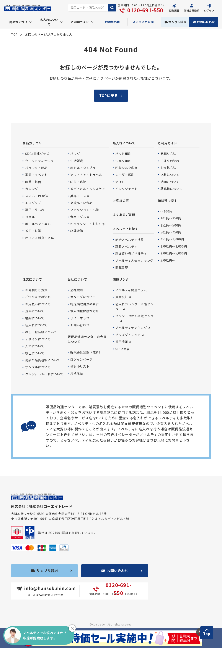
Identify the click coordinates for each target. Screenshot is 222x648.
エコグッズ (33, 203)
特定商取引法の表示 (84, 304)
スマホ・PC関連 (36, 196)
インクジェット (126, 189)
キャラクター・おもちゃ (87, 224)
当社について (77, 279)
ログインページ (81, 359)
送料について (170, 174)
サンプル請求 (177, 22)
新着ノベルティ (126, 246)
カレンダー (33, 189)
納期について (170, 182)
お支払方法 (168, 168)
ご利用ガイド (167, 143)
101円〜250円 (170, 218)
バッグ (75, 153)
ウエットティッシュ (39, 161)
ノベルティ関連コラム (131, 290)
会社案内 (76, 290)
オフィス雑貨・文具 (39, 238)
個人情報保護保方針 (84, 311)
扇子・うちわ (34, 209)
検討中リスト (79, 366)
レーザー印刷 (124, 174)
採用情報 (121, 341)
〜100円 (166, 211)
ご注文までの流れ (38, 297)
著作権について (171, 189)
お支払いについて (38, 304)
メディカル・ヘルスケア (87, 189)
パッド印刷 (123, 153)
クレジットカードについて (44, 374)
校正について (34, 353)
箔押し (120, 182)
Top (206, 633)
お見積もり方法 (36, 290)
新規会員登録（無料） (86, 352)
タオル (30, 217)
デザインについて (38, 339)
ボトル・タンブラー (84, 168)
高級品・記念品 (81, 203)
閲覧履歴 (121, 267)
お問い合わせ (206, 22)
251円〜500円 (170, 225)
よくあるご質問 (143, 22)
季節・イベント (36, 174)
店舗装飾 (76, 230)
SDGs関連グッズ (37, 153)
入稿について (34, 346)
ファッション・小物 (84, 209)
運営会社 (121, 297)
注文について (32, 279)
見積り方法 (168, 153)
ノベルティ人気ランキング (134, 260)
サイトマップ (79, 318)
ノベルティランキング (131, 327)
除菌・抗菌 (33, 182)
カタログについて (83, 297)
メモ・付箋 (33, 230)
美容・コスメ (79, 196)
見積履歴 (76, 373)
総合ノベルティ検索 (129, 239)
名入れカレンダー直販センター (134, 306)
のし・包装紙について (41, 332)
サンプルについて (38, 367)
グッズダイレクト (128, 335)
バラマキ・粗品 (36, 168)
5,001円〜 (167, 260)
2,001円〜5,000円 (173, 253)
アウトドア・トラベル (86, 174)
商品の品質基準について (42, 360)
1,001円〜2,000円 (173, 246)
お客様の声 (112, 22)
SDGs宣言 (122, 349)
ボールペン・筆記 (38, 224)
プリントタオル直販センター (134, 318)
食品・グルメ (79, 217)
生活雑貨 (76, 161)
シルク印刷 (123, 161)
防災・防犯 (78, 182)
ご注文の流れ (170, 161)
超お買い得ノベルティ (131, 253)
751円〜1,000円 (172, 239)
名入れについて (124, 143)
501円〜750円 (170, 232)
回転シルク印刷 (126, 168)
